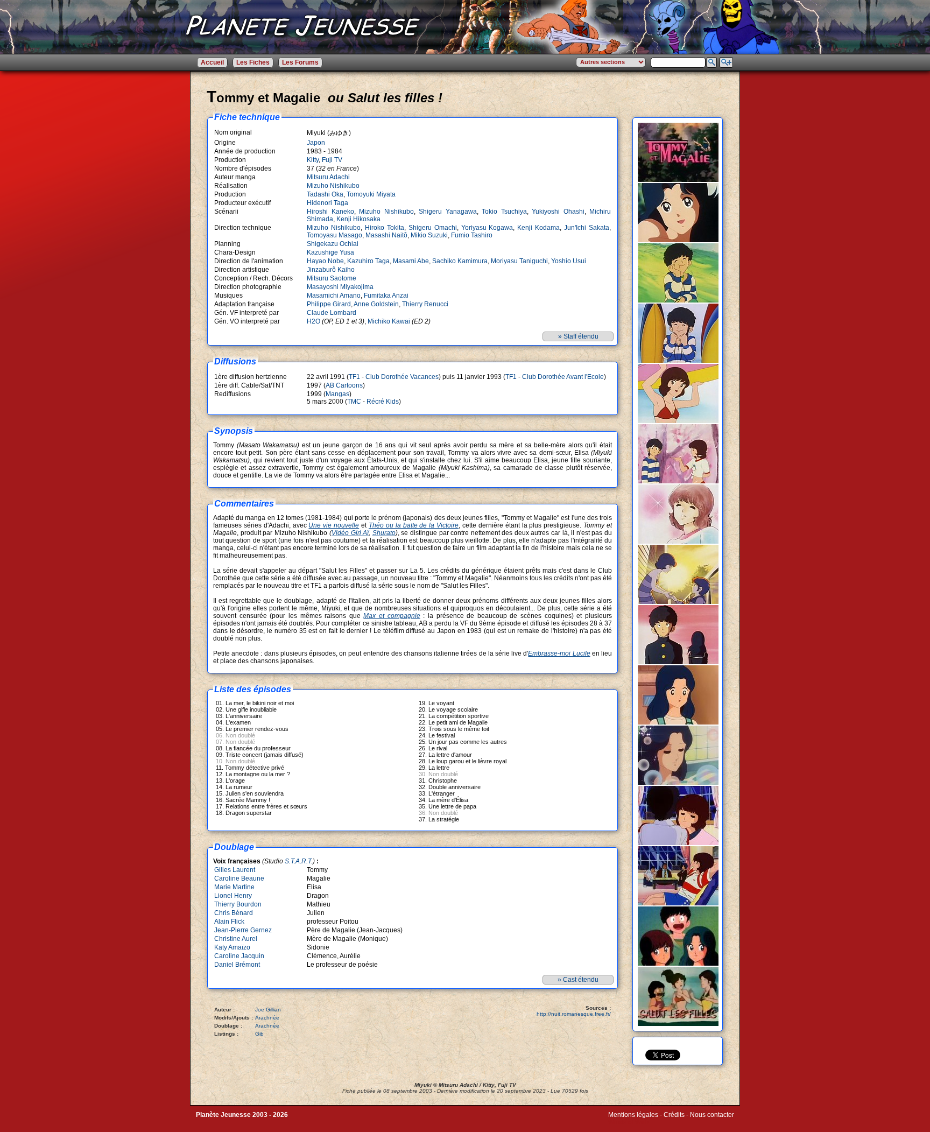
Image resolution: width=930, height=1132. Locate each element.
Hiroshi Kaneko (330, 211)
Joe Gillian (268, 1010)
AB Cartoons (344, 385)
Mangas (337, 394)
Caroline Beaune (239, 878)
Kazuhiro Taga (368, 261)
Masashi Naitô (386, 235)
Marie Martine (234, 887)
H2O (313, 321)
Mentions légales (633, 1115)
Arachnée (267, 1018)
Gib (259, 1034)
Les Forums (300, 62)
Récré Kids (383, 401)
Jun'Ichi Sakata (586, 227)
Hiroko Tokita (384, 227)
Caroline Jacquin (239, 956)
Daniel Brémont (237, 964)
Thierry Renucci (425, 304)
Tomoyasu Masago (334, 235)
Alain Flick (229, 921)
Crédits (674, 1115)
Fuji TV (332, 160)
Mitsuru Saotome (331, 278)
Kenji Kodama (538, 227)
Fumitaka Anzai (386, 295)
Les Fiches (253, 62)
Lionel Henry (233, 895)
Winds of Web (628, 1122)
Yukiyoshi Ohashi (558, 211)
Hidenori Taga (327, 203)
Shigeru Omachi (432, 227)
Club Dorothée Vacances (402, 377)
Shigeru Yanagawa (448, 211)
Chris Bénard (233, 913)
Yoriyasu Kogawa (487, 227)
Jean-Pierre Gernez (243, 930)
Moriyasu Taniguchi (519, 261)
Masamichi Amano (334, 295)
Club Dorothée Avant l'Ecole (563, 377)
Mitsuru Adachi (328, 177)
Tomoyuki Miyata (371, 194)
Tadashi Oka (325, 194)
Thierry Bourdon (238, 904)
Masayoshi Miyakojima (340, 287)
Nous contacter (712, 1115)
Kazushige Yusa (330, 252)
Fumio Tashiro (471, 235)
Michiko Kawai (389, 321)
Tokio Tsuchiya (504, 211)
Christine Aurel (235, 939)
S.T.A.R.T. (299, 861)
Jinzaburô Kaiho (331, 269)
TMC (354, 401)
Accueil (212, 62)
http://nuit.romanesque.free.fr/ (574, 1014)
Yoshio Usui (568, 261)
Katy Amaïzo (232, 947)
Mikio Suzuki (429, 235)
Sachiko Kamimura (460, 261)
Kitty (313, 160)
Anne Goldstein (376, 304)
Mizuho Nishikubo (333, 185)
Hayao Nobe (325, 261)
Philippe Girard (329, 304)
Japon (316, 142)
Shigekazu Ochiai (332, 244)
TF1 (354, 377)
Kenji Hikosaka (358, 219)
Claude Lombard (331, 313)
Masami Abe (411, 261)
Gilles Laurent (234, 870)
